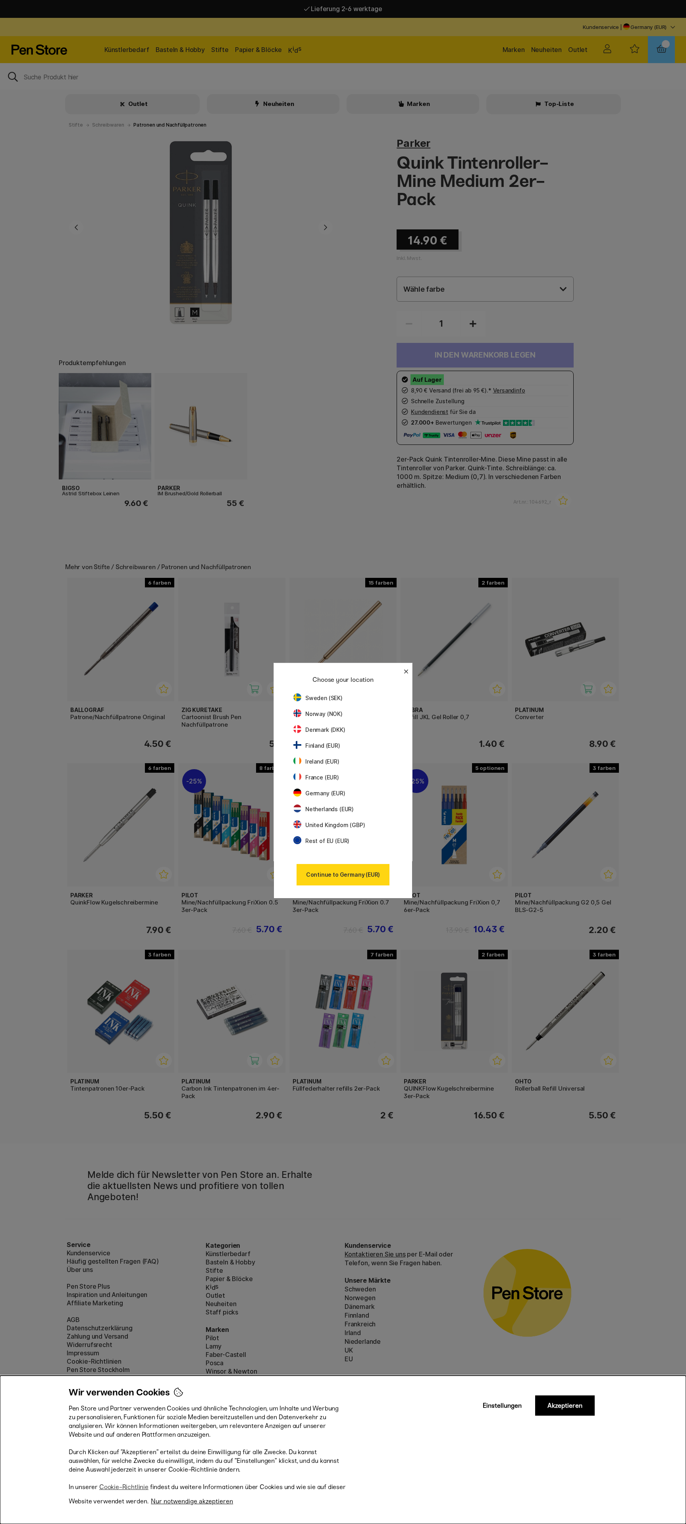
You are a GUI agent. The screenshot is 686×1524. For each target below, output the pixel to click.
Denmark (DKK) (325, 729)
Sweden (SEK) (324, 698)
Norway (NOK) (324, 713)
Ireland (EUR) (322, 761)
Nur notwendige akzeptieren (192, 1501)
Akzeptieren (564, 1405)
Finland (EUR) (322, 745)
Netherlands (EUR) (329, 809)
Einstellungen (502, 1405)
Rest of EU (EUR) (327, 840)
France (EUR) (322, 777)
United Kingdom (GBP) (335, 825)
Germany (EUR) (325, 793)
